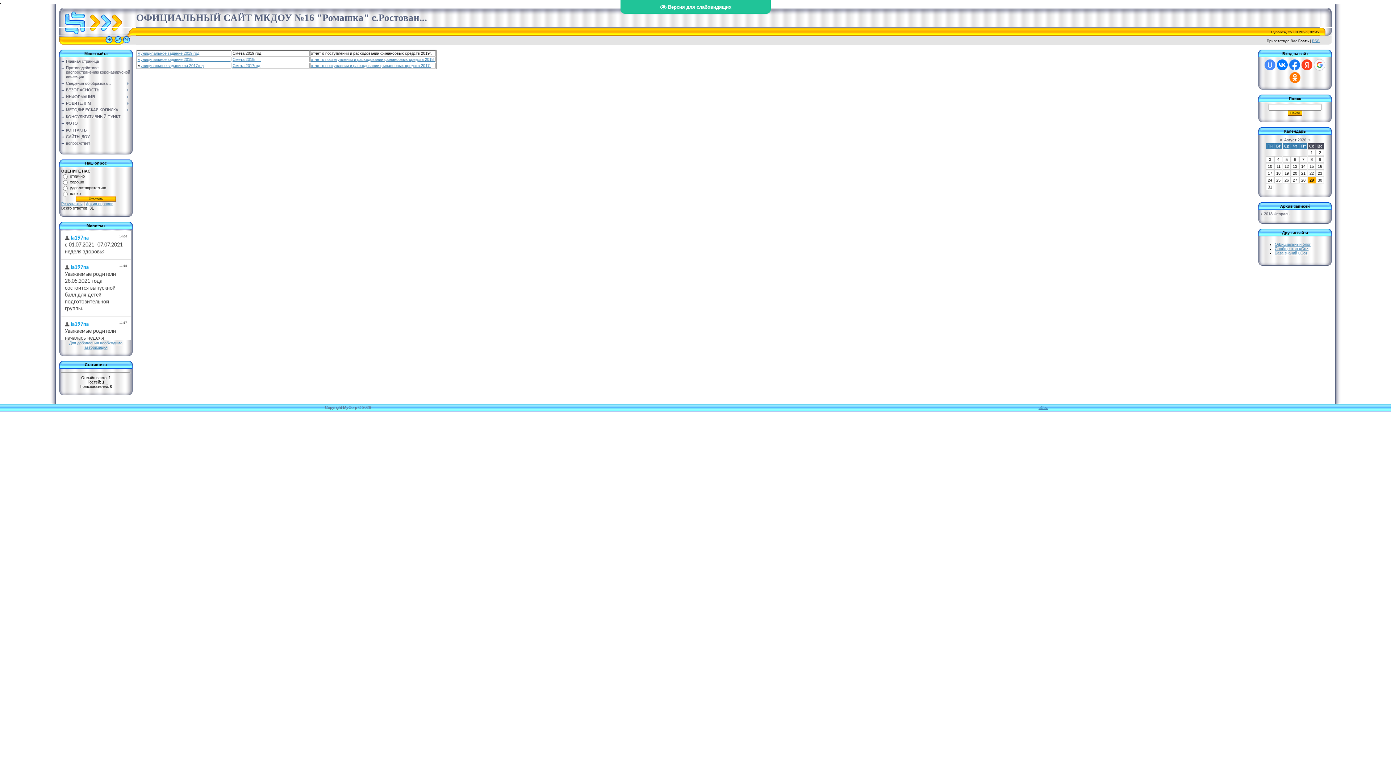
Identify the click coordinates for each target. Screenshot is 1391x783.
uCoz (1043, 407)
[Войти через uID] (1270, 64)
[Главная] (109, 43)
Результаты (72, 204)
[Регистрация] (118, 43)
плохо (75, 193)
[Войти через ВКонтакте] (1282, 64)
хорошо (77, 182)
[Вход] (126, 43)
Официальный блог (1293, 244)
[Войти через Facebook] (1294, 64)
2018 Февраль (1277, 214)
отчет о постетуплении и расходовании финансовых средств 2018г (373, 59)
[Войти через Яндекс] (1307, 64)
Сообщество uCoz (1291, 248)
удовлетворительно (88, 188)
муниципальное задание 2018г (184, 59)
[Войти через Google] (1319, 65)
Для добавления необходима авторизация (95, 345)
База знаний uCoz (1291, 253)
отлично (77, 176)
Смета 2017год (246, 65)
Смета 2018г (247, 59)
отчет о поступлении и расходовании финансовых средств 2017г (371, 65)
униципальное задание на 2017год (172, 65)
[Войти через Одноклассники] (1295, 77)
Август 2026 (1295, 140)
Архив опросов (99, 204)
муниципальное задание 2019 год (168, 53)
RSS (1316, 41)
